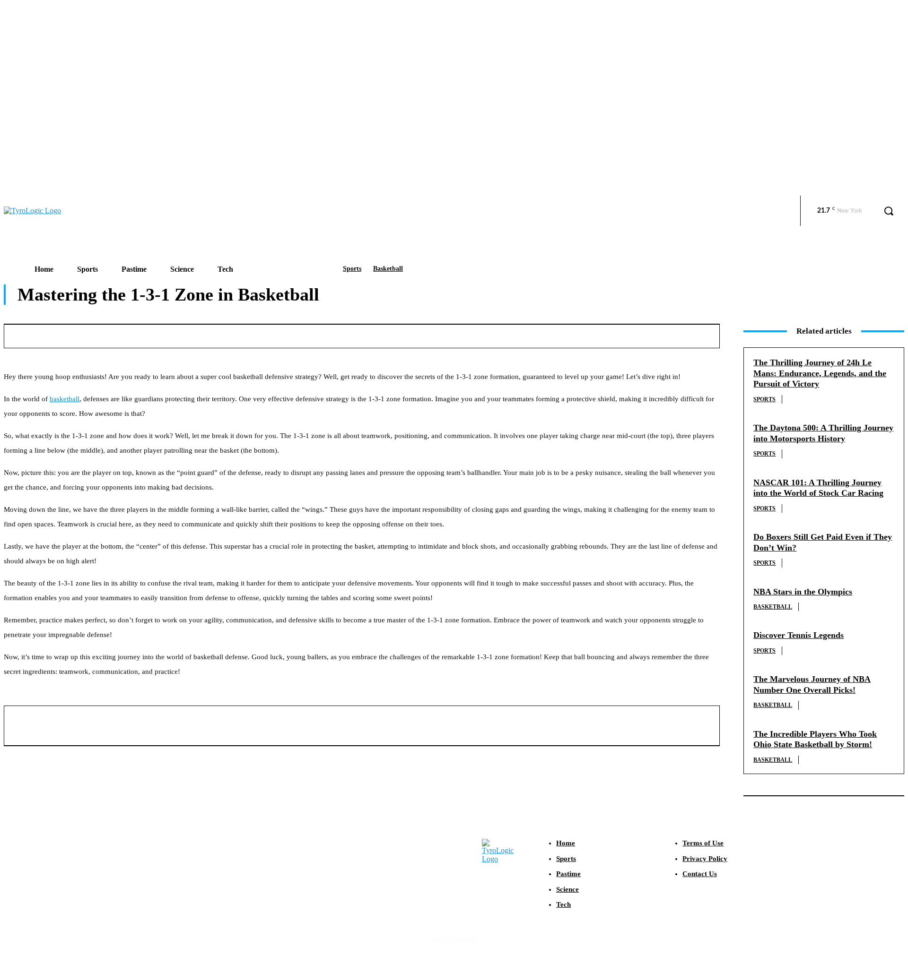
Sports (352, 268)
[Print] (587, 334)
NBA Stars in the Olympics (802, 591)
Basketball (388, 268)
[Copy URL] (656, 334)
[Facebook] (412, 334)
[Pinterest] (482, 334)
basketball (64, 399)
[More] (691, 335)
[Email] (552, 334)
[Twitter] (447, 334)
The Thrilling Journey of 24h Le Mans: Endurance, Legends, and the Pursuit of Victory (819, 373)
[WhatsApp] (517, 334)
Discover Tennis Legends (798, 635)
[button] (888, 211)
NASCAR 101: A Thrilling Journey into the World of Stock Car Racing (818, 488)
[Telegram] (621, 334)
